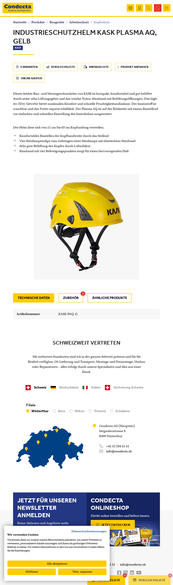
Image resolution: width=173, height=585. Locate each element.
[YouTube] (139, 573)
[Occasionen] (157, 8)
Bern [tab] (61, 411)
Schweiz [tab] (40, 387)
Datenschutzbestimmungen (89, 531)
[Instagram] (125, 573)
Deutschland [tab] (68, 387)
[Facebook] (119, 573)
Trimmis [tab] (100, 411)
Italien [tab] (96, 387)
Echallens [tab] (123, 411)
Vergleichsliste (63, 66)
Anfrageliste (99, 66)
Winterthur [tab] (40, 411)
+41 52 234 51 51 (117, 446)
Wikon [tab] (79, 411)
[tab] (70, 298)
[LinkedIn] (132, 573)
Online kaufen (31, 78)
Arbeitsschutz (79, 22)
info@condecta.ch (118, 451)
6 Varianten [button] (29, 66)
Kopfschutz (102, 22)
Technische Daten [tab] (34, 298)
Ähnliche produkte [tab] (109, 298)
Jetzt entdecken (115, 525)
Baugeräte (57, 22)
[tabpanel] (86, 314)
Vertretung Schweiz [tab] (128, 387)
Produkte (38, 22)
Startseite (20, 22)
